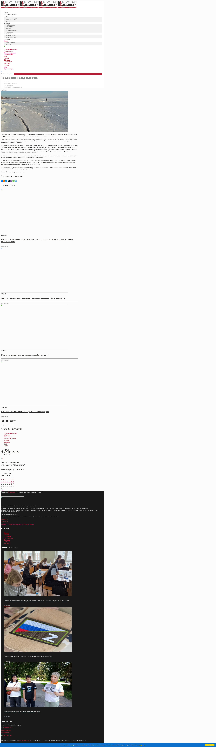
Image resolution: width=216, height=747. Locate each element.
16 (13, 482)
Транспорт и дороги (10, 53)
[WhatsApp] (13, 181)
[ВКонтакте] (2, 181)
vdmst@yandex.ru (6, 730)
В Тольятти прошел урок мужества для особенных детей (25, 355)
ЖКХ (5, 56)
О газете (6, 534)
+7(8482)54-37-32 (8, 727)
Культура (6, 65)
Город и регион (8, 51)
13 (7, 482)
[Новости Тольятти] (39, 8)
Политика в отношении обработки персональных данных (17, 524)
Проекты (6, 58)
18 (3, 484)
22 (11, 484)
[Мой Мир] (6, 181)
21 (9, 484)
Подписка (7, 540)
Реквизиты (7, 541)
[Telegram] (16, 181)
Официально (7, 536)
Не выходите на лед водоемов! (13, 87)
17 (1, 484)
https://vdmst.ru (5, 732)
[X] (9, 181)
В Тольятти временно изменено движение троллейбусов (25, 412)
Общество (7, 60)
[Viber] (11, 181)
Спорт (6, 67)
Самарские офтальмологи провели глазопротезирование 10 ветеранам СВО (33, 298)
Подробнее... (142, 745)
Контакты (7, 543)
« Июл (2, 490)
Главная (6, 82)
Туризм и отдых (8, 69)
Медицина (7, 63)
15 (11, 482)
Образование (8, 61)
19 (5, 484)
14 (9, 482)
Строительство (8, 54)
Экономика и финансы (10, 49)
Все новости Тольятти (10, 83)
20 (7, 484)
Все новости (4, 519)
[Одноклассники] (4, 181)
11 (3, 482)
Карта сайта (4, 521)
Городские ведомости (24, 740)
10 (1, 482)
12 (5, 482)
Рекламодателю (8, 538)
